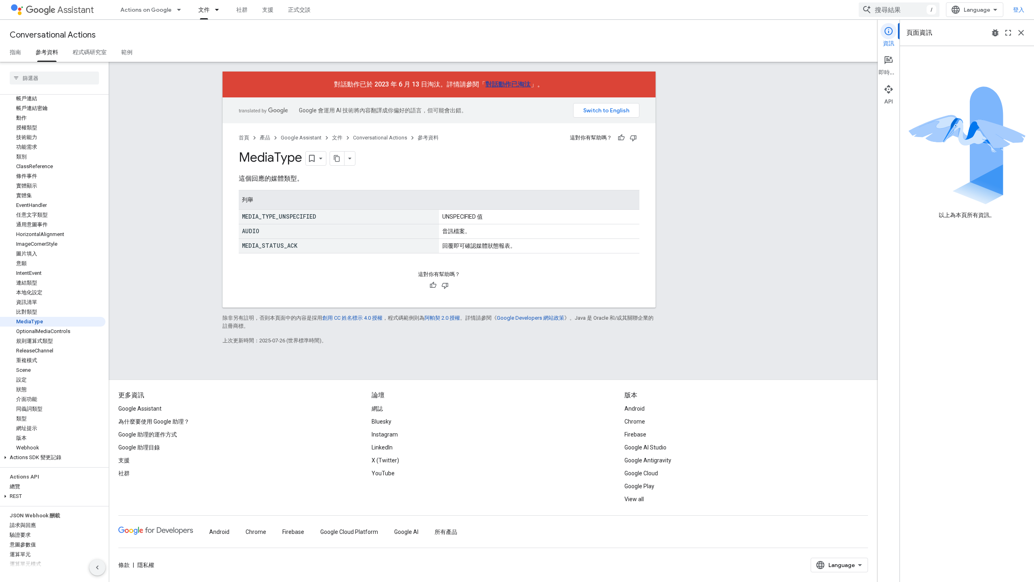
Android (634, 408)
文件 (204, 9)
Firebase (635, 434)
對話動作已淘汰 (508, 84)
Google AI (406, 532)
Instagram (385, 434)
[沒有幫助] (633, 138)
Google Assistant (301, 138)
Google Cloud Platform (349, 532)
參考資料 (47, 52)
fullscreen (1008, 33)
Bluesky (381, 421)
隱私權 (145, 565)
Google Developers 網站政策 (530, 318)
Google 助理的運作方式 (147, 434)
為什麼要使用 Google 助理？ (153, 421)
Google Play (639, 486)
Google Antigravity (647, 460)
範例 (126, 52)
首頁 (244, 138)
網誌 (377, 408)
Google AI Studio (645, 447)
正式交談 (299, 9)
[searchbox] (54, 78)
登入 (1018, 9)
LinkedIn (382, 447)
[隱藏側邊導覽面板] (97, 567)
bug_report (995, 33)
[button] (52, 457)
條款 (124, 565)
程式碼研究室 (90, 52)
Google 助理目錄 (139, 447)
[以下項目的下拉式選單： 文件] (219, 9)
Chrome (634, 421)
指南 (15, 52)
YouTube (383, 473)
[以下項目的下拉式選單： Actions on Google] (181, 9)
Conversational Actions (53, 35)
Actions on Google (146, 9)
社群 (242, 9)
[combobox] (899, 9)
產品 (265, 138)
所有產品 (446, 532)
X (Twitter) (385, 460)
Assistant (75, 9)
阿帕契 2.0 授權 (442, 318)
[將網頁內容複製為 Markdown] (337, 158)
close (1021, 33)
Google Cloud (641, 473)
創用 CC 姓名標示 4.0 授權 (352, 318)
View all (634, 499)
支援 (267, 9)
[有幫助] (621, 138)
